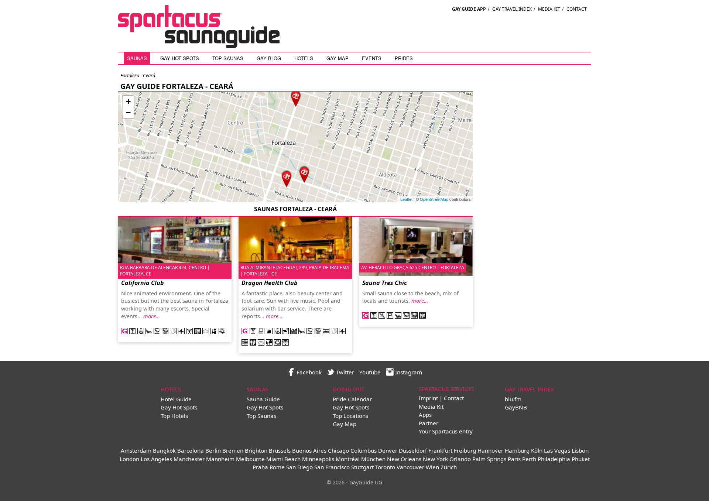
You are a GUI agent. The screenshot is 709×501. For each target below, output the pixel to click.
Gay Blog (269, 58)
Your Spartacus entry (446, 431)
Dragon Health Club (270, 283)
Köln (536, 450)
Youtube (370, 372)
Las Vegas (557, 450)
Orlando (460, 459)
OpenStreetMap (434, 199)
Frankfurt (440, 450)
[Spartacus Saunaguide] (199, 46)
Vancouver (410, 467)
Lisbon (580, 450)
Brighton (256, 450)
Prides (404, 58)
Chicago (338, 450)
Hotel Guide (176, 399)
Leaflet (406, 199)
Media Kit (549, 9)
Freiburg (465, 450)
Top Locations (350, 415)
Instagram (408, 372)
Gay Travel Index (512, 9)
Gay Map (337, 58)
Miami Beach (283, 459)
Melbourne (250, 459)
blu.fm (513, 399)
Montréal (348, 459)
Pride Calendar (352, 399)
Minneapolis (318, 459)
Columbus (363, 450)
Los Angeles (156, 459)
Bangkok (164, 450)
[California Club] (286, 178)
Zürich (449, 467)
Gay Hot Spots (179, 58)
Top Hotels (174, 415)
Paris (514, 459)
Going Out (348, 389)
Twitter (344, 372)
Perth (529, 459)
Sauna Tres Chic (384, 283)
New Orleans (404, 459)
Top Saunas (227, 58)
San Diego (299, 467)
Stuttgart (362, 467)
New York (435, 459)
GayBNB (516, 407)
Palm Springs (489, 459)
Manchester (189, 459)
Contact (576, 9)
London (129, 459)
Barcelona (190, 450)
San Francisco (332, 467)
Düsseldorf (413, 450)
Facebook (308, 372)
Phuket (581, 459)
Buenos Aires (309, 450)
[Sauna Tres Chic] (304, 174)
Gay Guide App (469, 9)
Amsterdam (136, 450)
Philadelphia (554, 459)
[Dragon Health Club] (296, 98)
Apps (425, 414)
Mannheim (220, 459)
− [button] (128, 112)
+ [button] (128, 101)
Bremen (232, 450)
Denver (387, 450)
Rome (277, 467)
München (373, 459)
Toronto (385, 467)
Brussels (280, 450)
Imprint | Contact (441, 398)
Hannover (490, 450)
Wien (432, 467)
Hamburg (517, 450)
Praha (260, 467)
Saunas (137, 58)
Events (371, 58)
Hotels (303, 58)
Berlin (213, 450)
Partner (428, 423)
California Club (142, 283)
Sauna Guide (263, 399)
